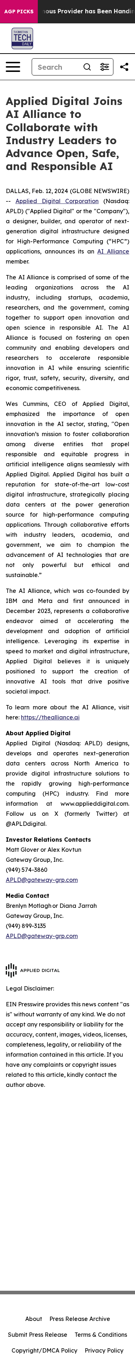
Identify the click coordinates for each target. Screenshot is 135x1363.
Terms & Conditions (101, 1334)
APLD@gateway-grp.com (42, 879)
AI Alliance (113, 251)
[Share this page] (124, 67)
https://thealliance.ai (50, 717)
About (33, 1318)
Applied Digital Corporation (57, 201)
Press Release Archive (79, 1318)
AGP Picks (18, 11)
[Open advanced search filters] (104, 67)
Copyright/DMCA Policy (44, 1350)
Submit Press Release (37, 1334)
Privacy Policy (104, 1350)
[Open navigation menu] (13, 67)
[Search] (87, 67)
